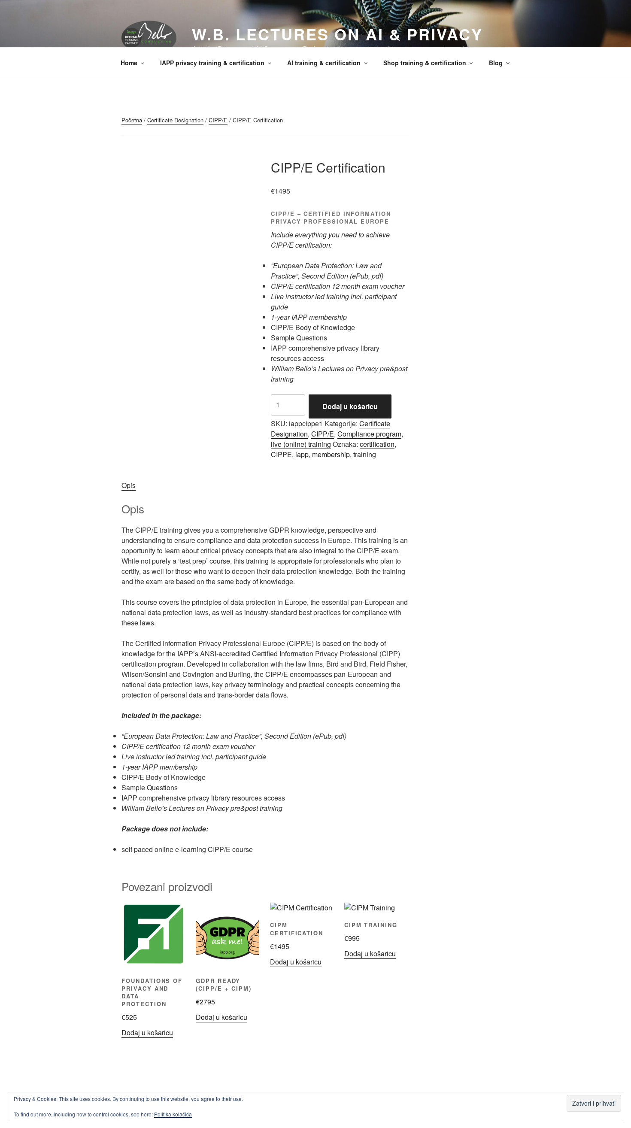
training (364, 454)
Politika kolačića (173, 1114)
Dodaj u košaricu (350, 406)
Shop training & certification (424, 62)
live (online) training (301, 444)
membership (331, 454)
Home (129, 62)
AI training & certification (324, 62)
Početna (131, 120)
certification (377, 444)
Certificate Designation (175, 120)
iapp (302, 454)
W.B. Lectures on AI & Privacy (337, 34)
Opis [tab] (128, 485)
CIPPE (281, 454)
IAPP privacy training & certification (212, 62)
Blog (496, 62)
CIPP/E (218, 120)
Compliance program (369, 434)
